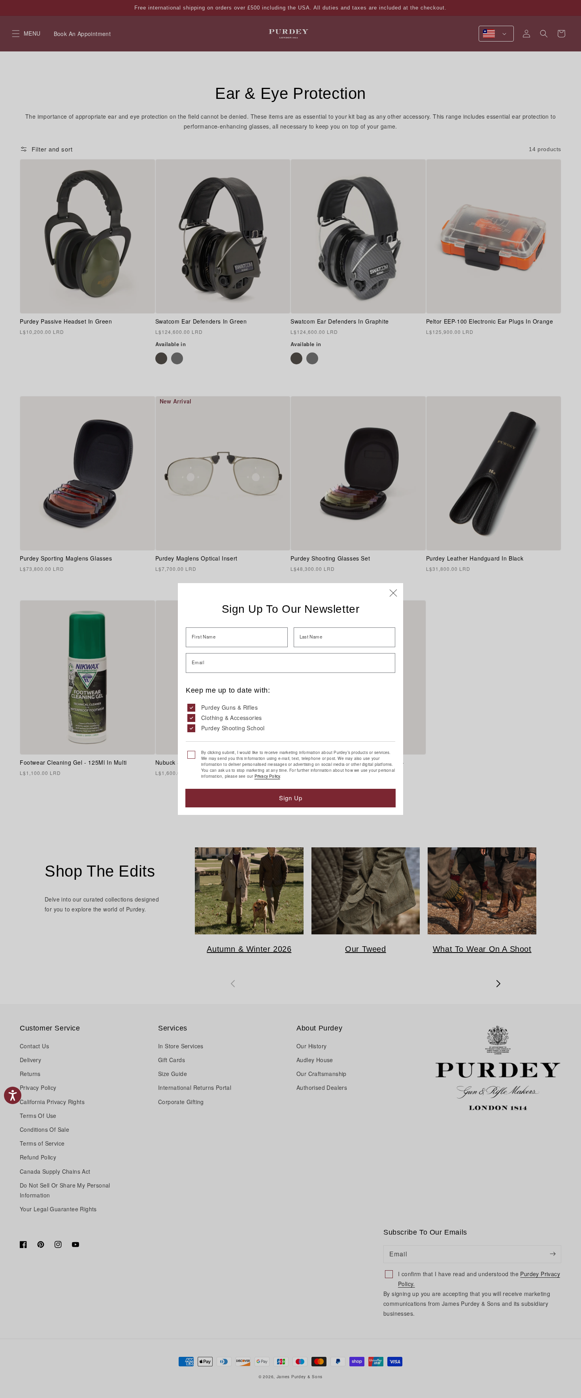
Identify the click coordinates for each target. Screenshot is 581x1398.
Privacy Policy (267, 776)
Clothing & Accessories (231, 718)
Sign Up (290, 798)
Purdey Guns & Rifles (229, 707)
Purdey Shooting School (233, 728)
